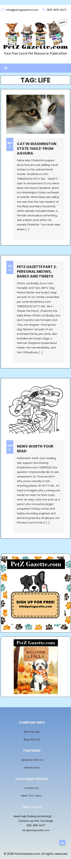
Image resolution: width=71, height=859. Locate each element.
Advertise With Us (33, 760)
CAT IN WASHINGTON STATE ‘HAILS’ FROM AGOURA (36, 148)
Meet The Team (33, 796)
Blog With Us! (33, 739)
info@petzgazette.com (36, 830)
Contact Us (33, 788)
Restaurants (33, 767)
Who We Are (33, 732)
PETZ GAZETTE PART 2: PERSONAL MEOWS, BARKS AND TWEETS (37, 271)
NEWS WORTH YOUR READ (35, 449)
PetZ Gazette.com (35, 47)
